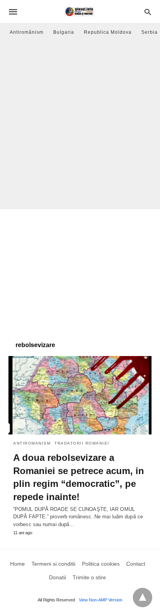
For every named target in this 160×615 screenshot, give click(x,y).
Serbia (149, 32)
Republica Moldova (108, 32)
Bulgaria (63, 32)
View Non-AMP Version (100, 600)
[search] (147, 11)
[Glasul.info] (79, 11)
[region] (80, 271)
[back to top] (142, 597)
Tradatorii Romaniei (82, 443)
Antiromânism (26, 32)
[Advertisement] (80, 125)
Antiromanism (31, 443)
